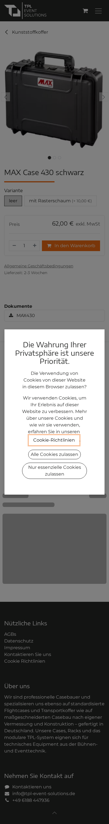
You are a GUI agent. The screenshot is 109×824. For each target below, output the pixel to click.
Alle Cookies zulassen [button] (54, 454)
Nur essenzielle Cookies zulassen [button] (54, 471)
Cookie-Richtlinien (54, 440)
